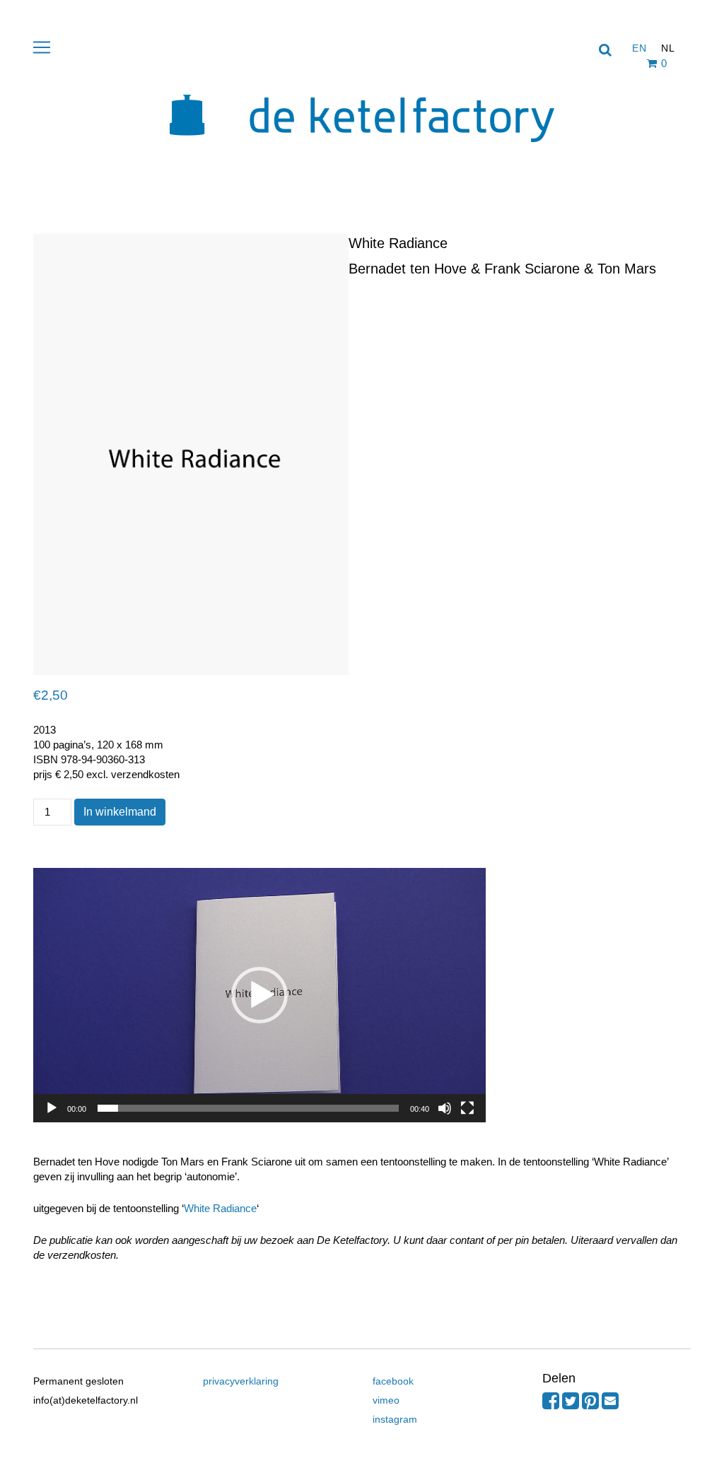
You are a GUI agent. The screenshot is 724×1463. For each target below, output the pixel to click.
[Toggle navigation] (42, 47)
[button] (259, 995)
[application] (259, 995)
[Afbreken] (445, 1108)
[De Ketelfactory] (362, 152)
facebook (393, 1381)
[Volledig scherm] (467, 1108)
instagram (395, 1419)
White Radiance (220, 1208)
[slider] (248, 1108)
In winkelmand (119, 812)
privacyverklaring (241, 1381)
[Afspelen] (52, 1108)
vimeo (386, 1400)
